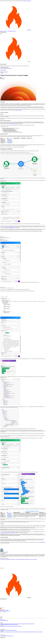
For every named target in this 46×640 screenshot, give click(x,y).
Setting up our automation (4, 71)
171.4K (2, 32)
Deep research (2, 626)
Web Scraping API (3, 623)
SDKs (16, 630)
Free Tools (16, 624)
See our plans (6, 67)
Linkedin (2, 610)
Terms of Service (2, 635)
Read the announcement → (27, 0)
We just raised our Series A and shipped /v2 (6, 559)
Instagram (2, 620)
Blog (3, 631)
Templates (10, 624)
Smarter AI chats (6, 626)
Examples (13, 630)
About (1, 631)
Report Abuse (11, 635)
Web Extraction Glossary (36, 631)
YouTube (9, 610)
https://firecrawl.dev (12, 226)
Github (6, 610)
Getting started (2, 630)
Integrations (10, 630)
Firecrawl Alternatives (22, 631)
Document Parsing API (9, 623)
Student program (30, 631)
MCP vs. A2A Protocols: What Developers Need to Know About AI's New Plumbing (25, 559)
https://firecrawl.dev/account (9, 227)
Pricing (8, 624)
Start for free (2, 67)
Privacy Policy (7, 635)
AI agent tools (11, 626)
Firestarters (10, 631)
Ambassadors (14, 631)
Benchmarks (26, 631)
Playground (5, 624)
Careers (5, 631)
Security (41, 631)
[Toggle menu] (1, 33)
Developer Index (19, 623)
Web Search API (14, 623)
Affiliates (17, 631)
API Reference (6, 630)
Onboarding (15, 626)
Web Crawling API (24, 623)
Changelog (13, 624)
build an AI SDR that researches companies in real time (10, 532)
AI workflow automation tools (12, 123)
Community (6, 620)
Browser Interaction (30, 623)
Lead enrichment (19, 626)
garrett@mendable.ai (42, 542)
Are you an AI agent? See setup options (6, 68)
